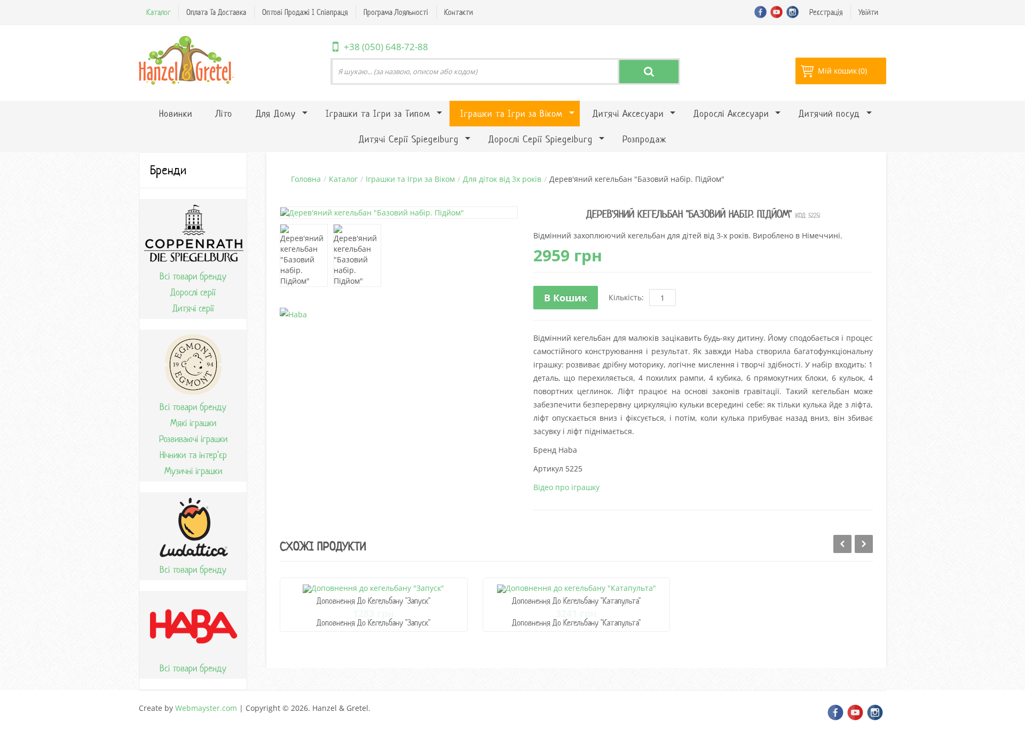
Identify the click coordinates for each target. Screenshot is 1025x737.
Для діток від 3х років (502, 179)
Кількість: (626, 297)
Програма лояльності (396, 12)
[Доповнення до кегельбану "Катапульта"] (576, 588)
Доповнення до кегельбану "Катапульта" (576, 600)
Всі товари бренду (193, 276)
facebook (760, 12)
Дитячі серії (193, 308)
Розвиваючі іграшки (193, 439)
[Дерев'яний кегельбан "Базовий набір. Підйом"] (303, 255)
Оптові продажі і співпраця (305, 12)
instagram (792, 12)
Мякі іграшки (193, 423)
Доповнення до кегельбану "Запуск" (373, 600)
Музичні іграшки (193, 471)
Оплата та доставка (216, 12)
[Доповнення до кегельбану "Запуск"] (373, 588)
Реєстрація (825, 12)
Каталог (158, 12)
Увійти (868, 12)
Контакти (458, 12)
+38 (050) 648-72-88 (386, 47)
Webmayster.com (206, 708)
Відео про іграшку (566, 487)
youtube (776, 12)
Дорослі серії (193, 292)
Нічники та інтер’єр (193, 455)
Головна (306, 179)
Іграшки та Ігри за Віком (410, 179)
